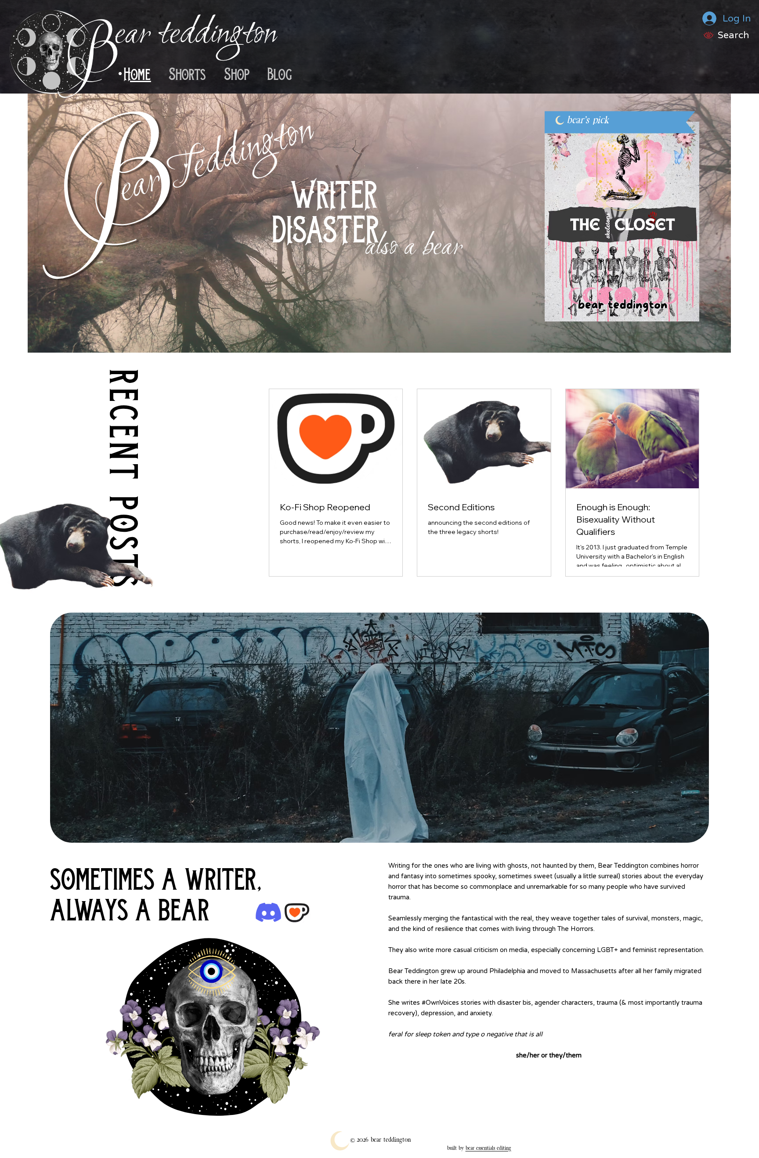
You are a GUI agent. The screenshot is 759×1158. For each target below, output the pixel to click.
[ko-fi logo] (297, 912)
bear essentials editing (488, 1147)
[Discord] (268, 912)
